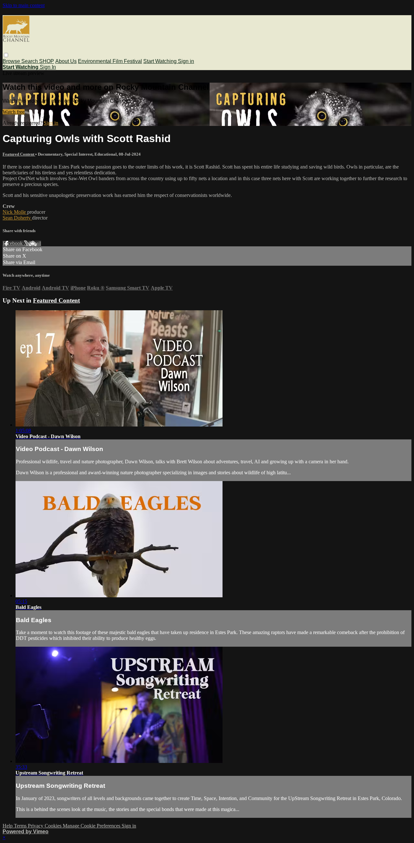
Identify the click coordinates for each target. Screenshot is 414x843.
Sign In (48, 67)
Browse (12, 61)
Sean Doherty (17, 218)
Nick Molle (15, 212)
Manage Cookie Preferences (92, 825)
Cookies (54, 825)
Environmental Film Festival (110, 61)
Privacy (36, 825)
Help (8, 825)
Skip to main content (24, 5)
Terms (21, 825)
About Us (66, 61)
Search (30, 61)
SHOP (46, 61)
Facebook (13, 243)
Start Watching (160, 61)
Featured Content (19, 154)
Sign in (186, 61)
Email (35, 243)
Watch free (14, 112)
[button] (6, 55)
